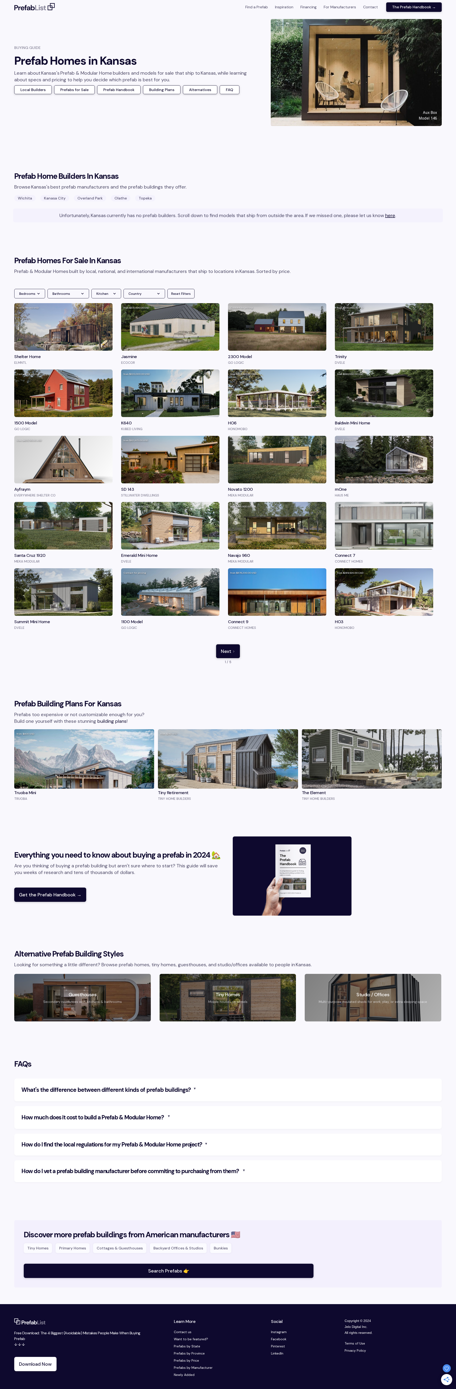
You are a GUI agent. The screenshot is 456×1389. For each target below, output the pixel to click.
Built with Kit (228, 731)
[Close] (294, 650)
